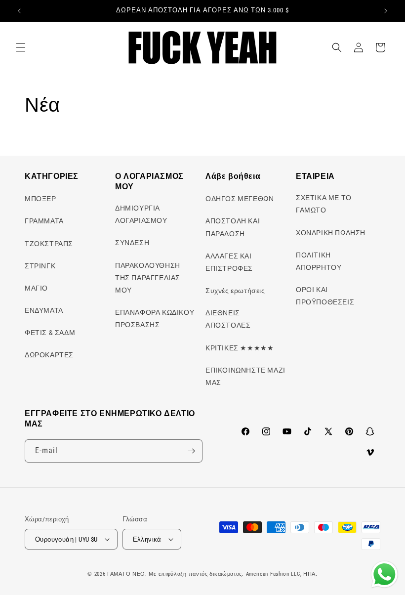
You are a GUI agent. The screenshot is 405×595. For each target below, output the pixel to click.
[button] (21, 47)
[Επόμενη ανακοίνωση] (386, 11)
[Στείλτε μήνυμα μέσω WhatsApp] (384, 574)
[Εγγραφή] (191, 451)
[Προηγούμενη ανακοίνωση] (19, 11)
